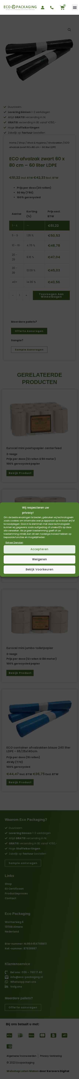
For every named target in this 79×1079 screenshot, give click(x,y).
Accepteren (39, 549)
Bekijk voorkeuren (39, 569)
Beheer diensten (14, 542)
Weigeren (39, 559)
